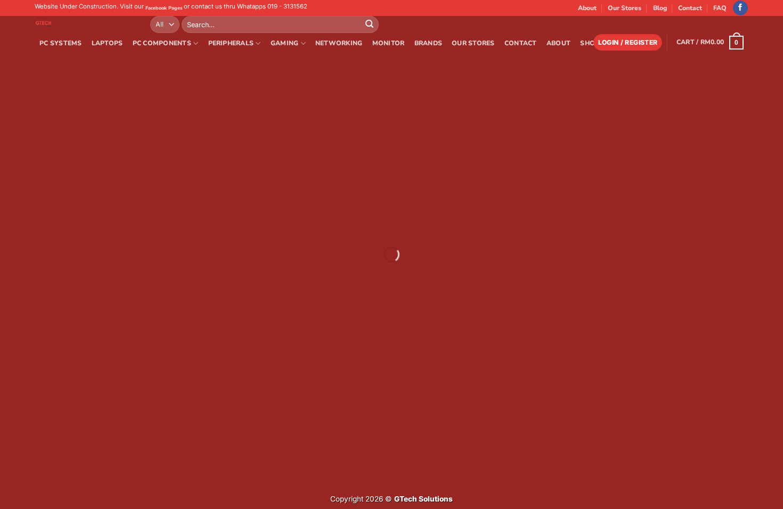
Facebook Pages (163, 8)
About (587, 8)
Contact (690, 8)
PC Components (162, 43)
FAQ (720, 8)
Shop (589, 43)
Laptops (107, 43)
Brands (428, 43)
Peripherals (231, 43)
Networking (338, 43)
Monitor (388, 43)
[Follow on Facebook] (740, 8)
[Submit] (369, 24)
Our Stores (624, 8)
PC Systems (60, 43)
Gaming (284, 43)
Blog (660, 8)
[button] (628, 42)
